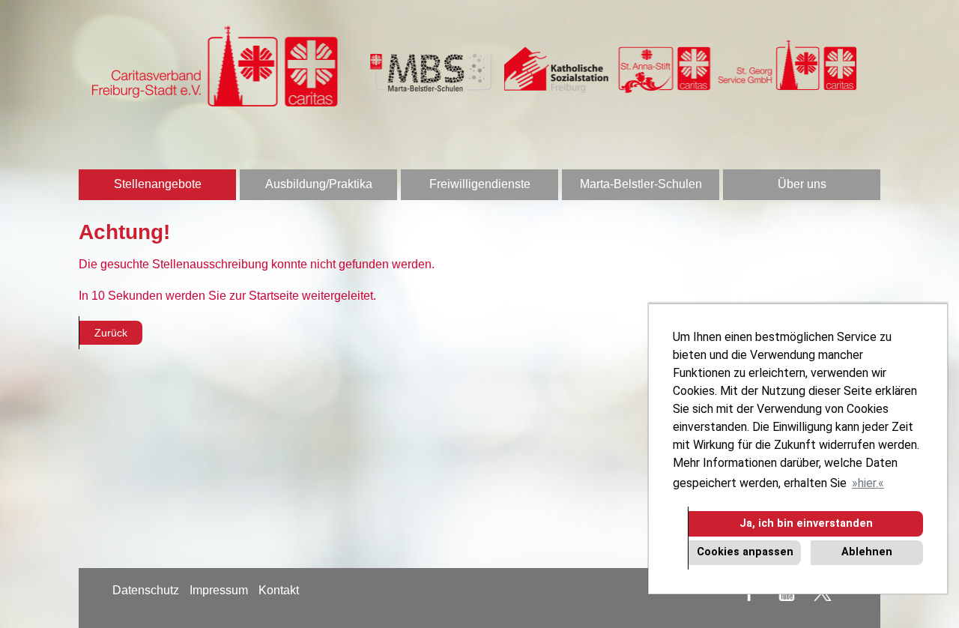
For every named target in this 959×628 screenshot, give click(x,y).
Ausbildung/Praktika (318, 184)
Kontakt (278, 590)
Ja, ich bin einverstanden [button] (806, 523)
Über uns (802, 184)
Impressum (219, 590)
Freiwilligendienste (479, 184)
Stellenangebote (158, 184)
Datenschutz (145, 590)
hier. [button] (868, 483)
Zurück (110, 333)
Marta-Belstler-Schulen (641, 184)
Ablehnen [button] (866, 552)
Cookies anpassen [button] (745, 552)
